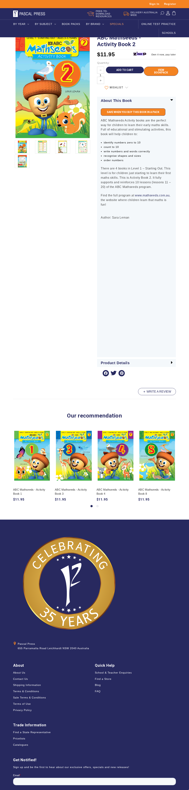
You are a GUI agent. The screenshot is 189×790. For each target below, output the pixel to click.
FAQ (98, 691)
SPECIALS (117, 24)
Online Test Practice (158, 24)
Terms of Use (22, 703)
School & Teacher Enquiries (113, 672)
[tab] (91, 506)
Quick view (32, 452)
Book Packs (71, 24)
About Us (19, 672)
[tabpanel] (32, 466)
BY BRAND (93, 24)
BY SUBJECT (43, 24)
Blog (98, 684)
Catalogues (20, 744)
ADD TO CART (32, 459)
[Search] (162, 13)
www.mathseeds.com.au (152, 195)
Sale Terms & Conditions (29, 697)
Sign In (154, 3)
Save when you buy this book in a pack (133, 112)
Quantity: (103, 62)
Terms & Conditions (26, 691)
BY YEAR (19, 24)
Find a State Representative (32, 732)
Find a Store (103, 678)
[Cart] (174, 14)
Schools (169, 32)
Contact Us (20, 678)
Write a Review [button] (158, 391)
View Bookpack (161, 71)
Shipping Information (27, 684)
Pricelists (19, 738)
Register (170, 3)
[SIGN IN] (168, 14)
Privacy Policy (22, 710)
